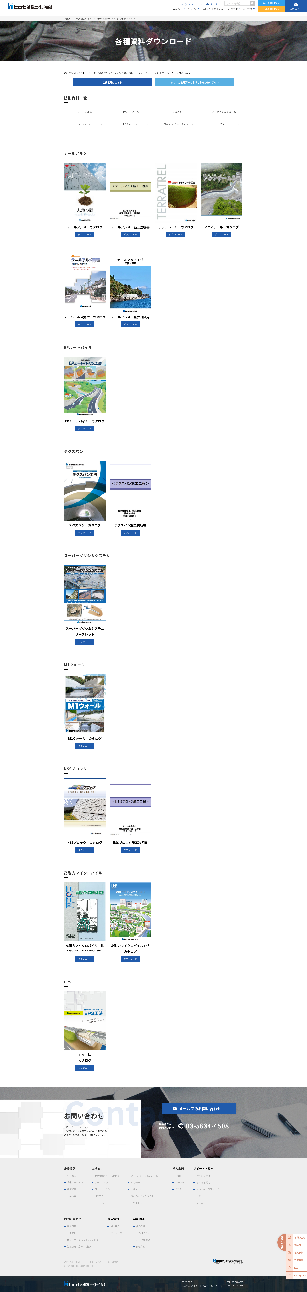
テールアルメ (90, 112)
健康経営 (71, 1189)
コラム (200, 1202)
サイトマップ (95, 1261)
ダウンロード (84, 234)
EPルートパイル (135, 112)
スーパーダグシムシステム (223, 112)
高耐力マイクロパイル (179, 124)
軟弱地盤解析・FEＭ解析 (107, 1175)
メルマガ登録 (143, 1239)
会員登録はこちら (112, 82)
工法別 (179, 1189)
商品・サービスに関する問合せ (82, 1239)
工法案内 (177, 8)
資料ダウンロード (193, 4)
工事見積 (71, 1233)
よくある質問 (203, 1182)
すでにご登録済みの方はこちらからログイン (195, 82)
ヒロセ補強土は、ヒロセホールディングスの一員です (228, 1263)
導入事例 (192, 8)
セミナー (215, 4)
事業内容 (71, 1196)
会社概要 (71, 1175)
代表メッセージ (75, 1182)
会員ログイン (143, 1233)
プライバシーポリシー (73, 1261)
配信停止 (140, 1246)
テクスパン (182, 112)
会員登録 (140, 1226)
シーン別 (180, 1182)
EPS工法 (99, 1196)
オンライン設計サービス (209, 1189)
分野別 (179, 1175)
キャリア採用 (117, 1233)
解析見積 (71, 1226)
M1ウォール (90, 124)
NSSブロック (136, 124)
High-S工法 (136, 1202)
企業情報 (233, 8)
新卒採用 (115, 1226)
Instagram (112, 1261)
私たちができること (212, 8)
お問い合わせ (72, 1219)
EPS (229, 124)
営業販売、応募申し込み (79, 1246)
